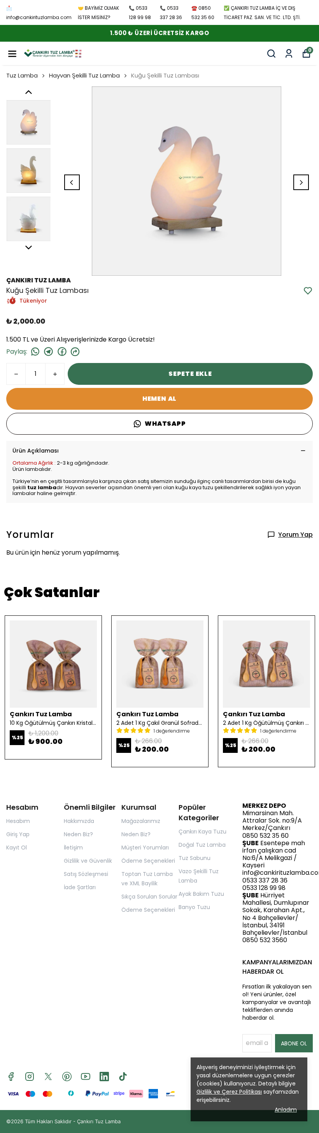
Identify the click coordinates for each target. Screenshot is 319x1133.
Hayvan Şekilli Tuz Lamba (84, 75)
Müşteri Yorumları (145, 847)
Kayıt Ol (16, 847)
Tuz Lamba (22, 75)
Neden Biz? (78, 834)
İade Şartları (80, 887)
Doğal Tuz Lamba (202, 845)
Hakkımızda (79, 821)
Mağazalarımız (140, 821)
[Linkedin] (104, 1076)
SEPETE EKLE (190, 373)
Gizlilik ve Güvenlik (88, 861)
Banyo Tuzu (194, 907)
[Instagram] (29, 1076)
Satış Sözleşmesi (86, 874)
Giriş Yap (18, 834)
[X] (48, 1076)
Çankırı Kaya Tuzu (202, 831)
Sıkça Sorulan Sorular (149, 896)
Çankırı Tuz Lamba (99, 1121)
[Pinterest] (67, 1076)
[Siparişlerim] (289, 53)
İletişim (73, 847)
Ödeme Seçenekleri (148, 861)
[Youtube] (85, 1076)
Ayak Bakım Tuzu (201, 894)
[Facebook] (11, 1076)
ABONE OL (294, 1043)
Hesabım (18, 821)
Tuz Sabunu (194, 858)
